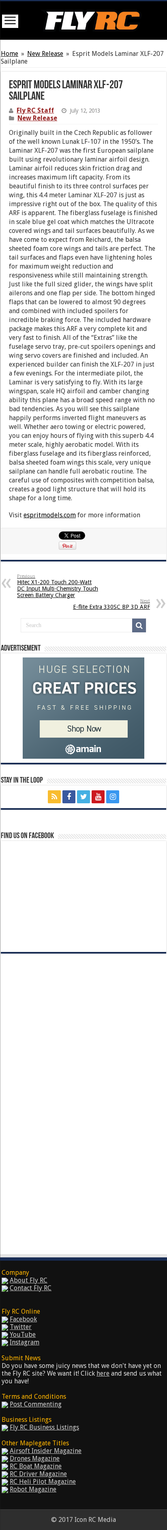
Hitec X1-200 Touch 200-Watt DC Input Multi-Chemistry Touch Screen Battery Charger (57, 586)
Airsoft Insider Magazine (45, 1451)
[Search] (139, 625)
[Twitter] (83, 796)
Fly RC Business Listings (44, 1427)
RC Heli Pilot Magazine (43, 1481)
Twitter (21, 1327)
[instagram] (112, 796)
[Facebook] (68, 796)
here (102, 1373)
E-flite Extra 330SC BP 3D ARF (111, 604)
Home (9, 54)
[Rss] (54, 796)
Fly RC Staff (35, 110)
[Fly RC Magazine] (90, 19)
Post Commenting (36, 1404)
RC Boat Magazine (36, 1466)
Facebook (23, 1319)
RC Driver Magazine (38, 1474)
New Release (45, 54)
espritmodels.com (50, 515)
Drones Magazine (35, 1458)
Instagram (24, 1342)
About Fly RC (28, 1280)
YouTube (23, 1334)
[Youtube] (98, 796)
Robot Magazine (33, 1489)
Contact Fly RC (30, 1288)
